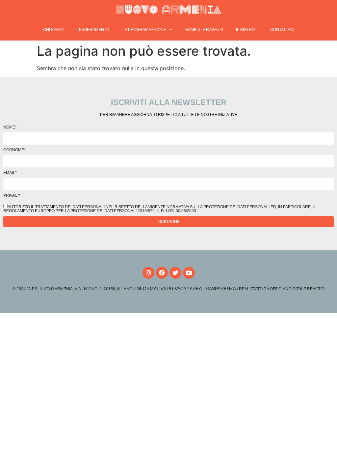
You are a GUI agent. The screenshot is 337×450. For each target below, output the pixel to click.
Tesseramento (93, 29)
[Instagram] (148, 273)
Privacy (11, 195)
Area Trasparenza (213, 288)
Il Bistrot (246, 29)
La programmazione (144, 29)
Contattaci (282, 29)
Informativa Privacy (161, 288)
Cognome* (14, 150)
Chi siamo (53, 29)
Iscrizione (168, 221)
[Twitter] (175, 273)
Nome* (10, 127)
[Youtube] (189, 273)
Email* (10, 172)
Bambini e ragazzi (204, 29)
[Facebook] (162, 273)
